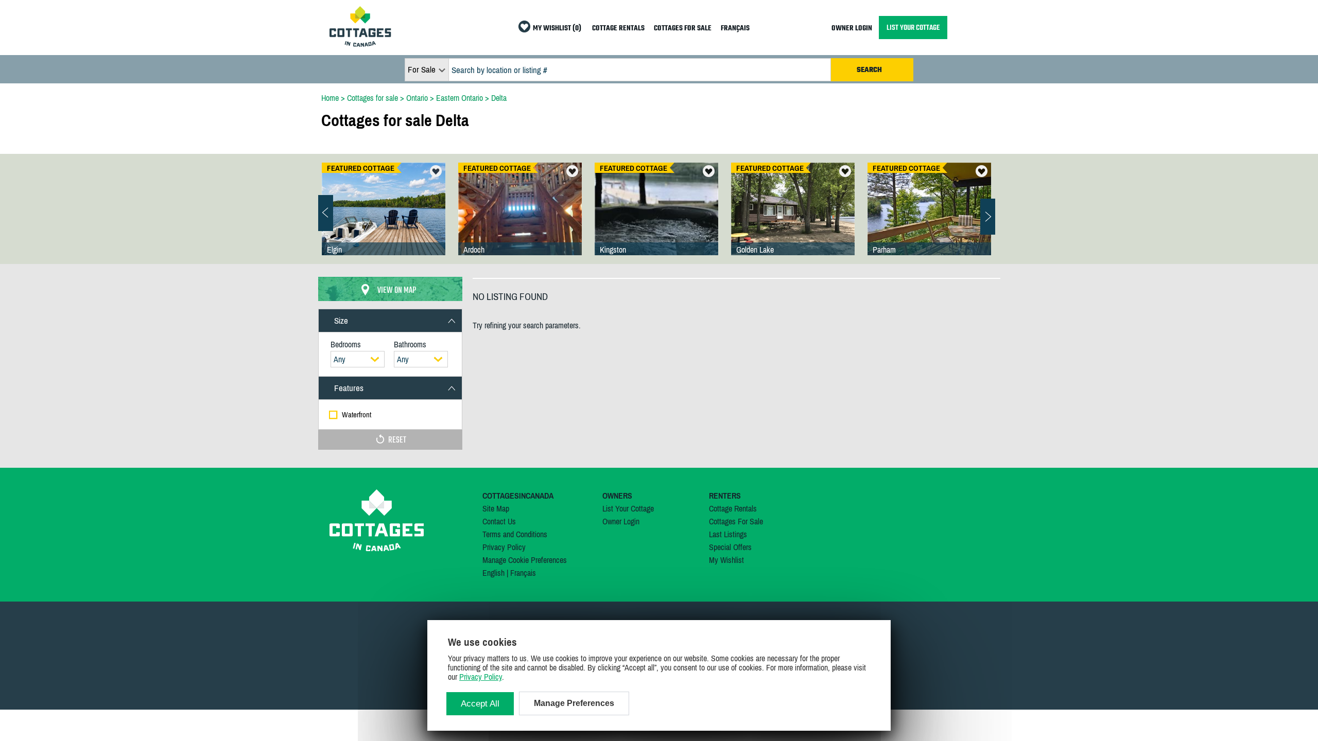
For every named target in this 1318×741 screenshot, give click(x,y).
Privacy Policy (504, 547)
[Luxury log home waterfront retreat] (520, 219)
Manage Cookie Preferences (524, 559)
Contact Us (499, 521)
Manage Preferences (574, 703)
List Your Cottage (628, 508)
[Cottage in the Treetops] (929, 219)
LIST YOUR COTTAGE (913, 27)
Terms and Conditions (514, 534)
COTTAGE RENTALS (618, 28)
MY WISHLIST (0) (557, 28)
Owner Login (620, 521)
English (493, 572)
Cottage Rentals (733, 508)
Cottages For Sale (736, 521)
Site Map (495, 508)
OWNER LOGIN (851, 28)
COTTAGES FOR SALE (683, 28)
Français (523, 572)
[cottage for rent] (360, 43)
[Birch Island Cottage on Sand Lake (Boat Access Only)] (383, 219)
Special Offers (730, 547)
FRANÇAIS (735, 28)
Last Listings (728, 534)
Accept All (480, 704)
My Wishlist (726, 559)
